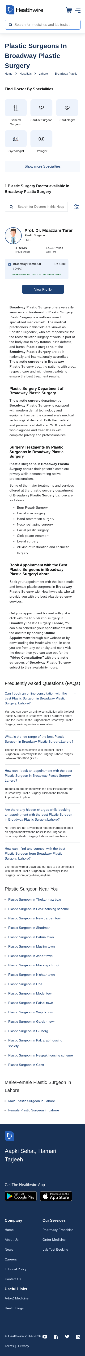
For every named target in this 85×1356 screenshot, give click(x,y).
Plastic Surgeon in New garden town (35, 918)
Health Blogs (14, 1308)
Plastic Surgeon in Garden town (31, 1021)
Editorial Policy (15, 1269)
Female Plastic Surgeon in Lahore (33, 1110)
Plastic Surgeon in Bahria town (31, 937)
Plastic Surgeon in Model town (30, 993)
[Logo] (9, 1136)
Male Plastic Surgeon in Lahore (31, 1101)
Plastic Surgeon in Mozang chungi (33, 965)
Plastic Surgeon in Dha (25, 984)
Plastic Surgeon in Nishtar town (31, 974)
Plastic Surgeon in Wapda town (31, 1012)
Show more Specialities (43, 166)
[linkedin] (78, 1336)
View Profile (43, 289)
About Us (11, 1239)
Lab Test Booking (55, 1249)
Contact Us (13, 1279)
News (9, 1249)
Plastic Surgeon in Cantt (26, 1065)
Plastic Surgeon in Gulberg (28, 1031)
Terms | (10, 1346)
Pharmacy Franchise (57, 1230)
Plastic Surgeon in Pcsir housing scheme (38, 909)
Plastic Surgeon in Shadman (29, 928)
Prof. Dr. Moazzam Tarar (49, 230)
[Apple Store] (56, 1196)
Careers (11, 1259)
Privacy (23, 1346)
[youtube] (44, 1336)
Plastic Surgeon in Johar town (30, 956)
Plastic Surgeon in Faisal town (30, 1003)
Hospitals (26, 73)
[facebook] (56, 1336)
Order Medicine (54, 1239)
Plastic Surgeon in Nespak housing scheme (40, 1055)
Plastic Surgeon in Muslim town (31, 946)
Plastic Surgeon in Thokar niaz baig (34, 899)
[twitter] (67, 1336)
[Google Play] (21, 1196)
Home (9, 73)
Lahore (43, 73)
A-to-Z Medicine (17, 1298)
